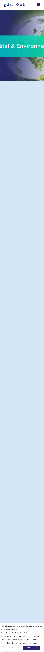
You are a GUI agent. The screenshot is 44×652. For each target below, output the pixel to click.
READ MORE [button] (11, 648)
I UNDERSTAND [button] (31, 648)
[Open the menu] (38, 4)
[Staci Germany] (15, 5)
